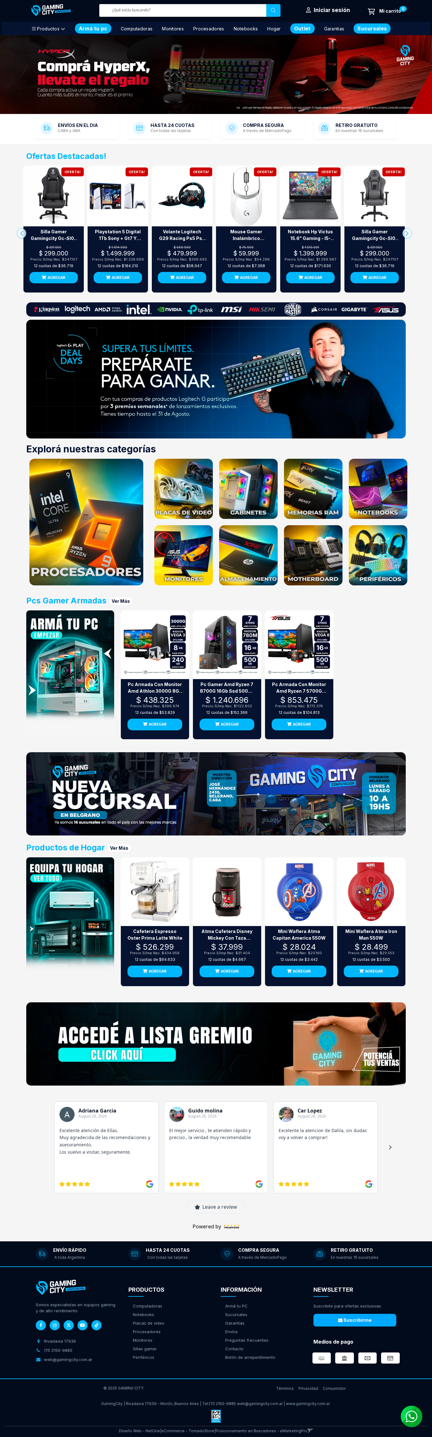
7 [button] (230, 109)
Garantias (334, 28)
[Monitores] (183, 555)
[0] (384, 11)
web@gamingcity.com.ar (260, 1403)
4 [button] (211, 109)
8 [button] (236, 109)
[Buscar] (273, 10)
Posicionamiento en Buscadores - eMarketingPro (261, 1430)
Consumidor (334, 1388)
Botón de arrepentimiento (250, 1357)
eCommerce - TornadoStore (187, 1430)
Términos (285, 1388)
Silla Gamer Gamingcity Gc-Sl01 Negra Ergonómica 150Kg (374, 235)
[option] (216, 74)
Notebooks (246, 28)
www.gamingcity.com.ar (308, 1403)
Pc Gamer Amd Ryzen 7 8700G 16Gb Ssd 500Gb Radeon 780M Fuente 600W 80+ (227, 688)
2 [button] (198, 109)
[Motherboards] (313, 555)
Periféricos (143, 1357)
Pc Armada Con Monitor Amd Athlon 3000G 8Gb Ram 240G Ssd (155, 688)
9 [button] (243, 109)
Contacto (234, 1348)
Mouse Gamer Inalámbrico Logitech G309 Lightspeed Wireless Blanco (246, 235)
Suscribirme (357, 1320)
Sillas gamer (145, 1348)
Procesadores (208, 28)
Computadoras (137, 28)
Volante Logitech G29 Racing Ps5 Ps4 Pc (182, 235)
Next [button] (419, 75)
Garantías (234, 1323)
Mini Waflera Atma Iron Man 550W (371, 935)
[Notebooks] (378, 489)
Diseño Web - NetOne (139, 1430)
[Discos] (248, 555)
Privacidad (308, 1388)
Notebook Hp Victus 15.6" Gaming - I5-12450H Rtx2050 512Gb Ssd (310, 235)
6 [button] (224, 109)
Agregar (56, 277)
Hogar (274, 28)
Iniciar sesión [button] (331, 10)
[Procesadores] (86, 522)
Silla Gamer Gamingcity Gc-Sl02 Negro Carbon (54, 235)
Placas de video (148, 1323)
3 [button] (205, 109)
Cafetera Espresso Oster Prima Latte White (154, 935)
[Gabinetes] (248, 489)
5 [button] (217, 109)
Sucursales (236, 1314)
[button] (310, 1431)
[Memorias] (313, 489)
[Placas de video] (183, 489)
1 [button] (192, 109)
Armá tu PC (236, 1305)
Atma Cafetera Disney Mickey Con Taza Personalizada (226, 935)
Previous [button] (13, 75)
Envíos (231, 1331)
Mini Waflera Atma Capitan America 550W (299, 935)
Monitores (173, 28)
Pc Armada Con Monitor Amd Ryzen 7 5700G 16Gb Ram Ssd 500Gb (299, 688)
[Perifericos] (378, 555)
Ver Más (121, 601)
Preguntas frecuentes (246, 1340)
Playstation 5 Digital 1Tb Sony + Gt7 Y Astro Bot (118, 235)
